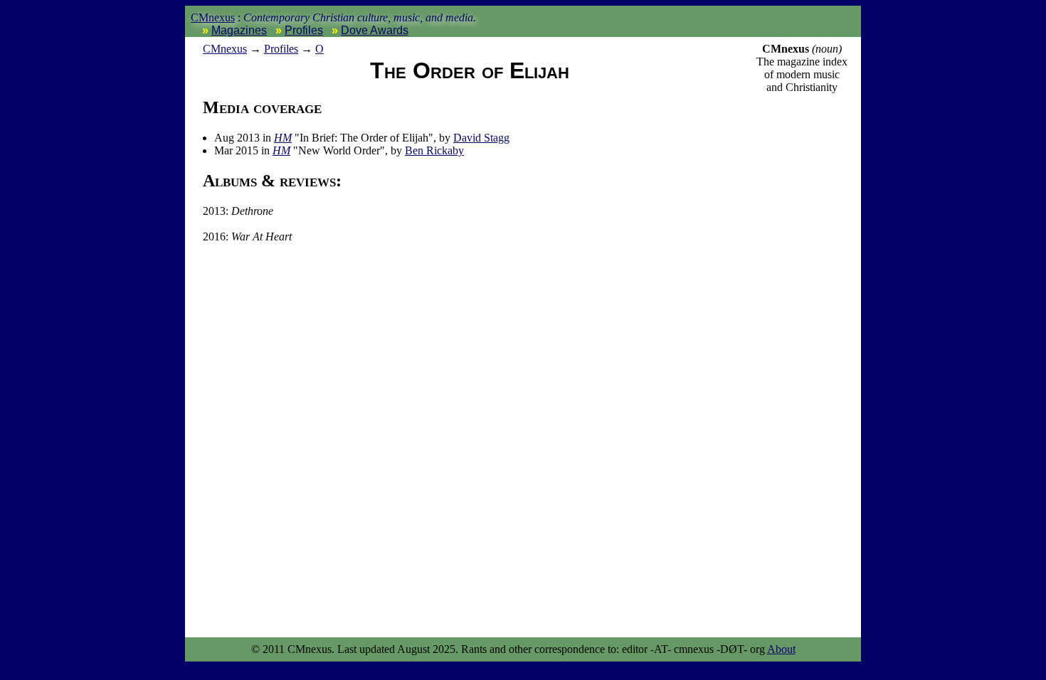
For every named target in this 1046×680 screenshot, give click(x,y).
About (781, 649)
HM (283, 138)
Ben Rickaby (434, 150)
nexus (225, 49)
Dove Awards (374, 30)
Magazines (239, 30)
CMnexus (213, 17)
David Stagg (481, 138)
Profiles (304, 30)
